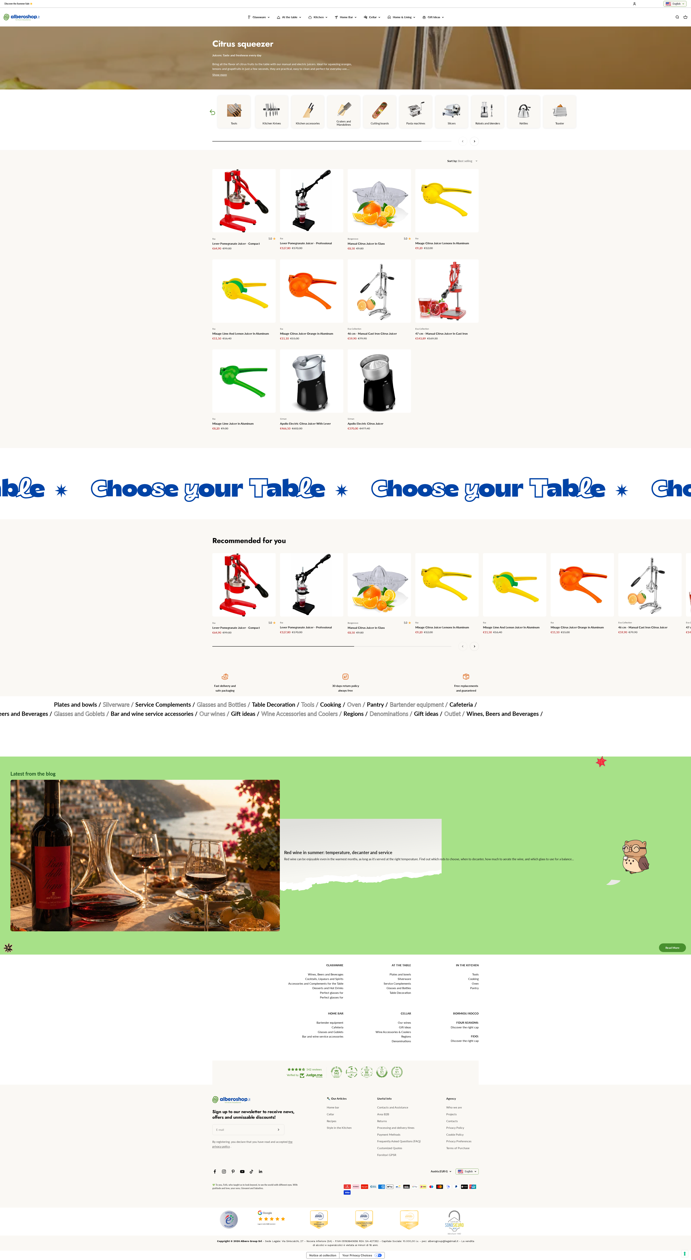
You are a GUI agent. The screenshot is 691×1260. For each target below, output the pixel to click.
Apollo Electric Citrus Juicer (365, 423)
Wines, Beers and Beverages (325, 974)
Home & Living (402, 17)
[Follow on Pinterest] (233, 1171)
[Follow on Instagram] (224, 1171)
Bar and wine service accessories (322, 1036)
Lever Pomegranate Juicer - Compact (236, 243)
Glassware (259, 17)
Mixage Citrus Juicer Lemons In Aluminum (442, 243)
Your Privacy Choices (357, 1255)
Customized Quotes (389, 1148)
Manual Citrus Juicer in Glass (366, 243)
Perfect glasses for (331, 992)
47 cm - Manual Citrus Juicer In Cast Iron (441, 333)
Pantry (474, 988)
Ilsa (213, 238)
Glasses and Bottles (399, 988)
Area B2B (383, 1114)
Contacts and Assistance (392, 1107)
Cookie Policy (455, 1134)
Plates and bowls (400, 974)
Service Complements (397, 983)
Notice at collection (322, 1255)
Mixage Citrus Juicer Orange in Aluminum (306, 333)
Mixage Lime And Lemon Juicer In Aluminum (240, 333)
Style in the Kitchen (339, 1127)
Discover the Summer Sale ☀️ (18, 3)
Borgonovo (353, 238)
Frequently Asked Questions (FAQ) (399, 1141)
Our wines (404, 1022)
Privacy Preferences (458, 1141)
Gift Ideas (434, 17)
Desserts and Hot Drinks (327, 988)
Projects (451, 1114)
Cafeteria (337, 1027)
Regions (406, 1036)
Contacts (452, 1121)
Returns (382, 1121)
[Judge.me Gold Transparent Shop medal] (351, 1072)
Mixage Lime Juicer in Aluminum (233, 423)
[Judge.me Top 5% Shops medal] (382, 1072)
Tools (475, 974)
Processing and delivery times (395, 1127)
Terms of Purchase (457, 1148)
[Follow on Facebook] (214, 1171)
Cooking (473, 978)
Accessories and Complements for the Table (315, 983)
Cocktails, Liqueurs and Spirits (324, 978)
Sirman (283, 418)
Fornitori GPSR (386, 1154)
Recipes (331, 1121)
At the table (289, 17)
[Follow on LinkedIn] (260, 1171)
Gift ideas (405, 1027)
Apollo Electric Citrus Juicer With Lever (305, 423)
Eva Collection (354, 328)
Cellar (373, 17)
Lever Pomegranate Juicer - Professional (306, 243)
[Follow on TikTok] (251, 1171)
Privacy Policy (455, 1127)
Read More (672, 947)
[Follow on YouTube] (242, 1171)
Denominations (401, 1041)
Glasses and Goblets (330, 1032)
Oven (475, 983)
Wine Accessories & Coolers (393, 1032)
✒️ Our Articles (337, 1098)
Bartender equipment (330, 1022)
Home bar (333, 1107)
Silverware (404, 978)
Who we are (454, 1107)
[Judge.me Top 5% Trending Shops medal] (397, 1072)
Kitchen (319, 17)
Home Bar (346, 17)
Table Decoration (400, 992)
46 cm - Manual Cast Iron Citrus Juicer (372, 333)
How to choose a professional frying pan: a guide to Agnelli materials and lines (360, 852)
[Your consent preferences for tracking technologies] (684, 1253)
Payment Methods (388, 1134)
